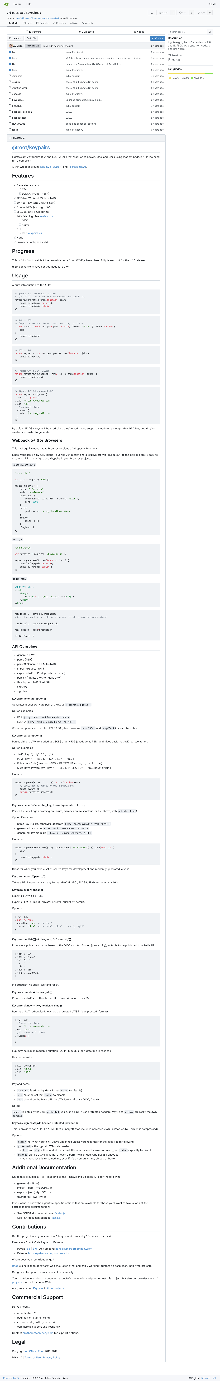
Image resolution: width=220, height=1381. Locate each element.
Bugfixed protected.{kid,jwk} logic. (84, 99)
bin (13, 52)
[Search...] (210, 32)
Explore (17, 4)
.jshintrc (16, 82)
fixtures (16, 58)
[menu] (194, 1378)
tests (14, 70)
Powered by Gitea (12, 1378)
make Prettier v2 (74, 52)
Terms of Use (32, 1357)
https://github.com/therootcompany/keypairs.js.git (37, 18)
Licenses (205, 1378)
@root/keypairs (31, 147)
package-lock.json (22, 111)
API (214, 1378)
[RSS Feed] (151, 12)
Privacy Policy (51, 1357)
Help (28, 4)
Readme (177, 55)
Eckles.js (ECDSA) (51, 166)
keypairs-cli (35, 233)
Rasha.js (56, 1217)
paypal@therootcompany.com (73, 1248)
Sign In (212, 4)
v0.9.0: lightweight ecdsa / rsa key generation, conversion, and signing (103, 58)
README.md (18, 123)
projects (17, 1282)
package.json (19, 117)
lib (13, 64)
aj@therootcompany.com (38, 1333)
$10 (35, 1248)
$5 (28, 1248)
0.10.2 (69, 111)
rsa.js (15, 129)
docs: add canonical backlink (58, 46)
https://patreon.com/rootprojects (48, 1253)
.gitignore (17, 76)
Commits (35, 31)
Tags (140, 31)
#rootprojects (55, 1288)
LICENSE (17, 105)
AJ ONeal (31, 1351)
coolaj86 (18, 12)
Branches (88, 31)
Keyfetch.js (46, 216)
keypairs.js (33, 12)
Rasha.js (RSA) (77, 166)
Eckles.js (60, 1213)
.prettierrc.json (20, 87)
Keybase (38, 1288)
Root (15, 1265)
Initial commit (73, 76)
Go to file (31, 38)
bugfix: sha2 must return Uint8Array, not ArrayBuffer (93, 64)
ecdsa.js (16, 93)
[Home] (6, 4)
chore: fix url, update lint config (82, 82)
